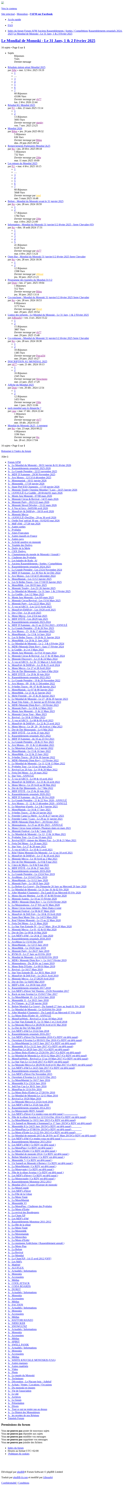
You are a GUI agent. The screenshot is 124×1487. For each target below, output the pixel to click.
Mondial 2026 (15, 128)
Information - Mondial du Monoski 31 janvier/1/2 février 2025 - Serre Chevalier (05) (51, 224)
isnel (38, 195)
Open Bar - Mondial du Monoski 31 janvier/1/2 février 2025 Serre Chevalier (47, 256)
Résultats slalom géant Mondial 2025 (26, 67)
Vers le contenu (9, 8)
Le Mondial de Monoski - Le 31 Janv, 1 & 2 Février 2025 (48, 41)
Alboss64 (48, 1477)
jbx (13, 148)
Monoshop (22, 14)
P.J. (13, 108)
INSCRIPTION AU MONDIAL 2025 (27, 361)
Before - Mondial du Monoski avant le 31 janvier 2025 (35, 201)
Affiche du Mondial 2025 (21, 384)
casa (14, 411)
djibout (39, 274)
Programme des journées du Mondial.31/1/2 (30, 280)
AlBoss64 (16, 317)
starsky (39, 122)
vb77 (38, 99)
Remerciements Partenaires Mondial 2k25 (29, 146)
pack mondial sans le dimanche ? (24, 408)
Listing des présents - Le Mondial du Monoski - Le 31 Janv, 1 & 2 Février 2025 (48, 314)
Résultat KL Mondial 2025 (21, 105)
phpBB (20, 1471)
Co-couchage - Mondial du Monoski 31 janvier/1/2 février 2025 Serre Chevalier (48, 297)
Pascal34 (40, 355)
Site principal (8, 14)
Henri (39, 309)
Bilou (14, 131)
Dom (14, 282)
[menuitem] (10, 25)
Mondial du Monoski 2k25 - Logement (27, 425)
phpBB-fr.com (20, 1477)
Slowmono (41, 379)
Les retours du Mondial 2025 (22, 163)
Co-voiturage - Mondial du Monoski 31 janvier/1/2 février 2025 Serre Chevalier (48, 338)
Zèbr (14, 70)
